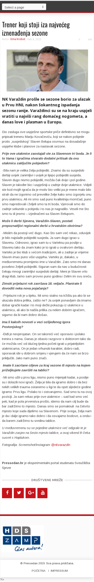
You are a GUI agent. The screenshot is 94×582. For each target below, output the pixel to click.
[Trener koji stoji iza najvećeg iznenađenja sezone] (47, 68)
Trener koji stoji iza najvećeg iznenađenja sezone (36, 28)
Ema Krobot (17, 39)
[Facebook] (7, 493)
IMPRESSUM (59, 570)
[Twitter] (19, 493)
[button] (89, 6)
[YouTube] (42, 493)
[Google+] (31, 493)
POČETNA (38, 570)
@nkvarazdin (60, 445)
